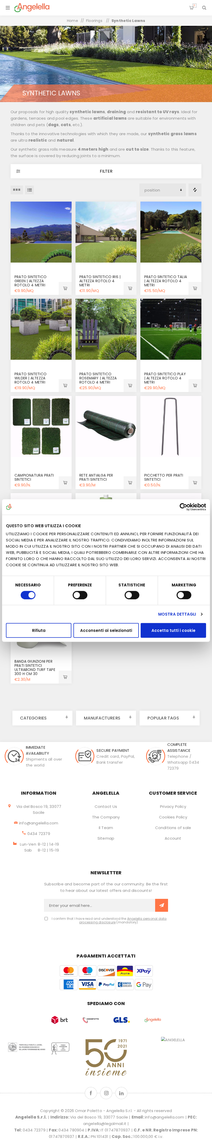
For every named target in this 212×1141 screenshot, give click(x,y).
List (29, 190)
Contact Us (106, 806)
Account (173, 838)
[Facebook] (91, 1093)
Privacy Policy (173, 806)
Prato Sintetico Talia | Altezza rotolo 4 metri (165, 281)
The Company (106, 817)
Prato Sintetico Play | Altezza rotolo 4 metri (165, 378)
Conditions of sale (173, 827)
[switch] (80, 595)
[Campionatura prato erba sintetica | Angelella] (41, 426)
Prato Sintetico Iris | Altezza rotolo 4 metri (99, 281)
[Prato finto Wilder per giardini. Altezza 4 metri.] (41, 329)
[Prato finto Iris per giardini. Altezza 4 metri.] (106, 232)
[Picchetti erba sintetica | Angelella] (170, 426)
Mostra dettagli (177, 614)
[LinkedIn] (121, 1093)
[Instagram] (106, 1093)
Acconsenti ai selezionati (106, 630)
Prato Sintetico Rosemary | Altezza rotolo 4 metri (98, 378)
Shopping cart (194, 5)
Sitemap (105, 838)
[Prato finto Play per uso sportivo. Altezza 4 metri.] (170, 329)
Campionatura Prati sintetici (34, 477)
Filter (106, 171)
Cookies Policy (173, 817)
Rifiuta (39, 630)
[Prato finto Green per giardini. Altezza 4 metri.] (41, 232)
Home (72, 20)
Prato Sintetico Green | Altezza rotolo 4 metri (30, 281)
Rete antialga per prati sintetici (96, 477)
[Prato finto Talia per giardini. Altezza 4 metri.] (170, 232)
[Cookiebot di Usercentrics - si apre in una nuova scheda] (183, 507)
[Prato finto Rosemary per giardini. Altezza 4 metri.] (106, 329)
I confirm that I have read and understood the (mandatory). (109, 920)
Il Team (106, 827)
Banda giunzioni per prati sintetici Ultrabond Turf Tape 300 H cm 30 (34, 667)
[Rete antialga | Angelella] (106, 426)
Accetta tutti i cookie (173, 630)
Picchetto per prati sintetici (163, 477)
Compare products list (194, 189)
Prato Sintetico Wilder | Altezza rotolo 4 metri (30, 378)
